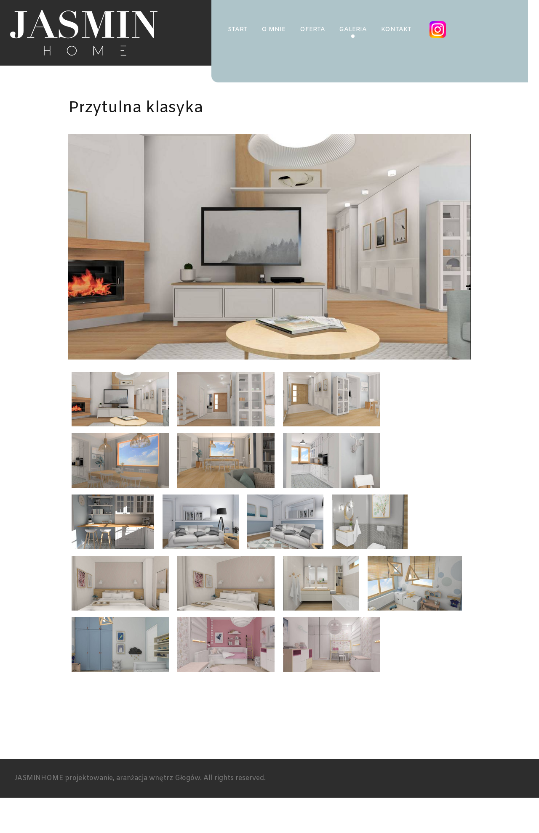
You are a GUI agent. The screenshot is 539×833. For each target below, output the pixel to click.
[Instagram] (438, 29)
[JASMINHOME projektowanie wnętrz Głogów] (83, 33)
